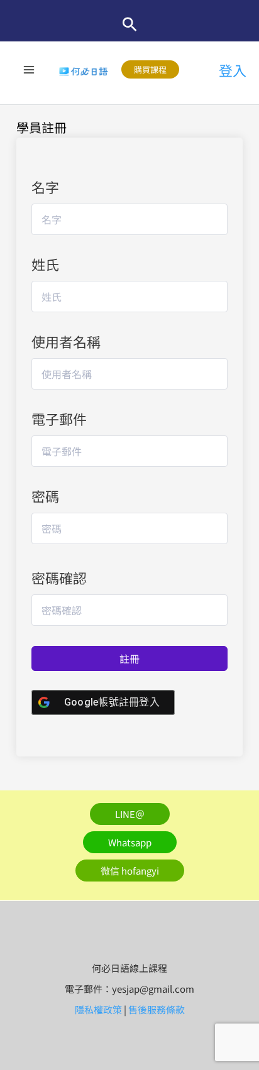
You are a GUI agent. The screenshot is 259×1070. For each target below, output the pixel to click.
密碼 (45, 496)
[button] (130, 24)
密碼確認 (59, 577)
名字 (45, 187)
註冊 (129, 658)
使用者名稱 (66, 341)
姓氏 (45, 264)
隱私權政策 (98, 1009)
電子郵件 (59, 418)
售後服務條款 (156, 1009)
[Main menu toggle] (29, 69)
